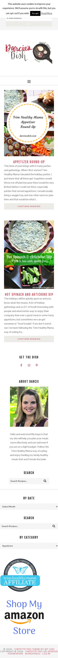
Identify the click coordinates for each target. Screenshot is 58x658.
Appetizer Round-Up (29, 162)
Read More (46, 13)
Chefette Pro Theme (27, 649)
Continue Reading (29, 206)
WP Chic (49, 649)
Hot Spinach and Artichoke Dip (29, 295)
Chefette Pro (34, 651)
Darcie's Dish (29, 53)
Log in (46, 653)
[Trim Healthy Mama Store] (20, 595)
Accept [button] (35, 13)
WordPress (32, 653)
